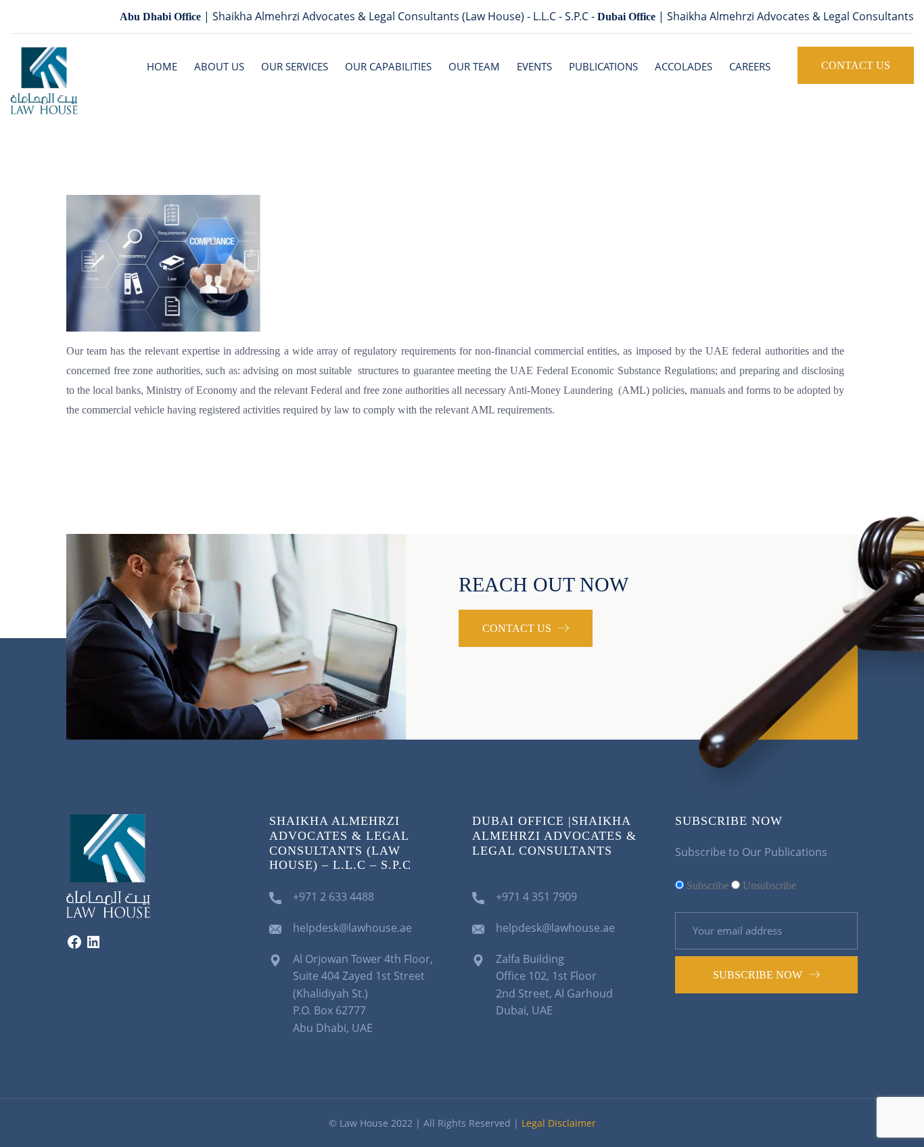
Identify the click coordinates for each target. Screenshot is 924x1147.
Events (534, 66)
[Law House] (44, 79)
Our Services (294, 66)
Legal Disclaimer (559, 1123)
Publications (603, 66)
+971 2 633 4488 (333, 896)
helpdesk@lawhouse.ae (352, 927)
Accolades (683, 66)
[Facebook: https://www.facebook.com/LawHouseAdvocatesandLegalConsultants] (74, 946)
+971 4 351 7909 (536, 896)
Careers (749, 66)
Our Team (474, 66)
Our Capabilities (388, 66)
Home (162, 66)
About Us (219, 66)
